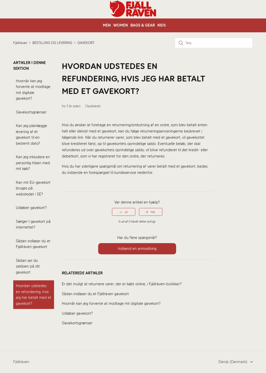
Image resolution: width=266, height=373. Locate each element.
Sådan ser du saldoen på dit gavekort (28, 266)
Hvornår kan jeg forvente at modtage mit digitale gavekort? (33, 90)
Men (107, 25)
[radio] (123, 212)
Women (120, 25)
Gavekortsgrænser (31, 112)
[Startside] (133, 15)
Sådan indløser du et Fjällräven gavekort (33, 244)
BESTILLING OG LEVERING (52, 43)
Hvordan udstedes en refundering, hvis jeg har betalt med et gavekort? (33, 294)
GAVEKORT (86, 43)
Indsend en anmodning (137, 248)
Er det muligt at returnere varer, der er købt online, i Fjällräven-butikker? (122, 284)
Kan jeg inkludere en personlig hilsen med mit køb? (33, 163)
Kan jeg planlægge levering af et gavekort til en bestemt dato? (31, 134)
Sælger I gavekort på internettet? (33, 224)
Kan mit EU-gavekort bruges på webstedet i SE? (33, 188)
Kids (161, 25)
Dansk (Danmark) (233, 361)
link (80, 137)
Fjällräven (20, 43)
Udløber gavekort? (31, 207)
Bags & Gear (142, 25)
